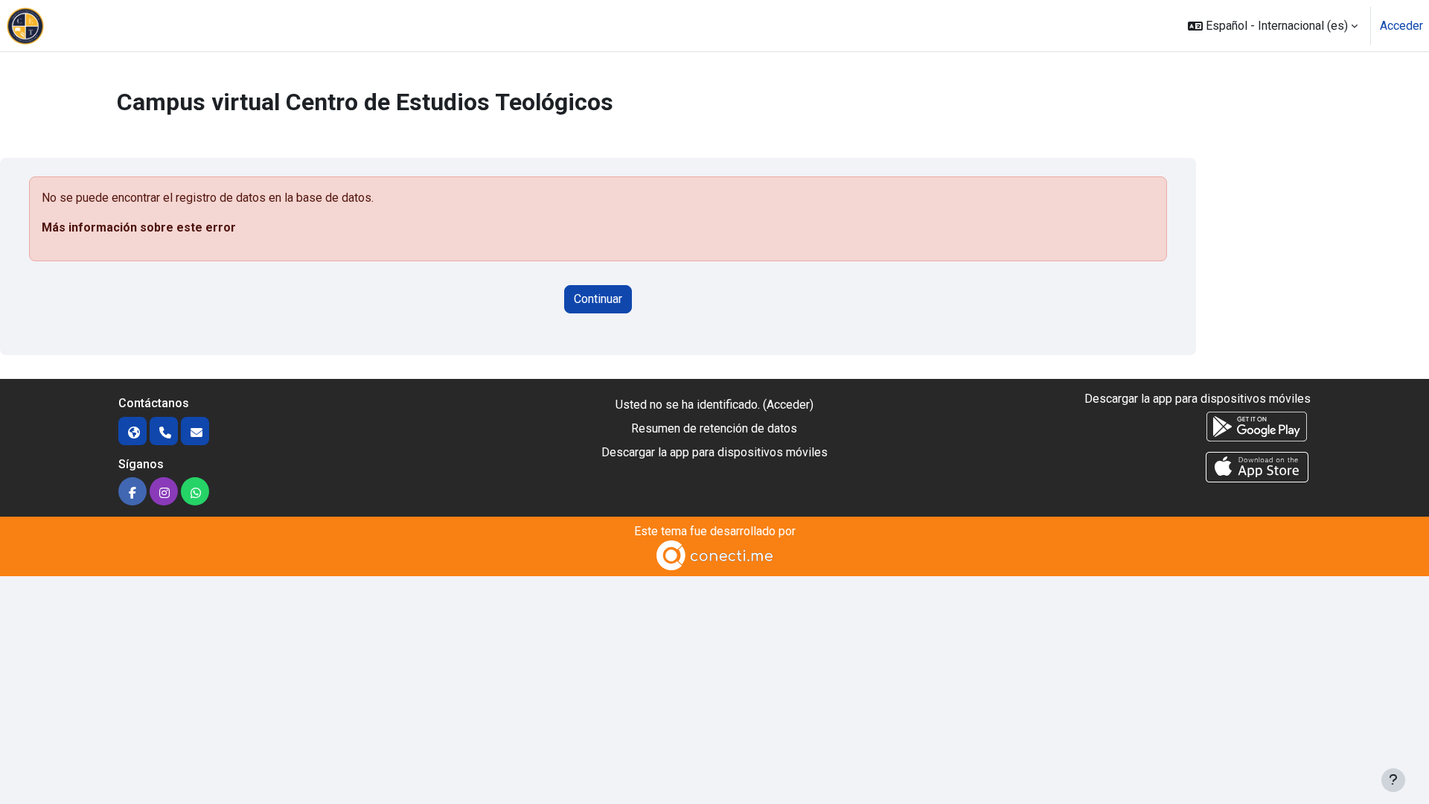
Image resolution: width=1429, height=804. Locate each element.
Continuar (598, 299)
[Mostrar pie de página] (1393, 780)
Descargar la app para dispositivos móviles (714, 452)
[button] (1272, 25)
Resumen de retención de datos (714, 428)
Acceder (1401, 26)
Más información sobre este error (139, 227)
